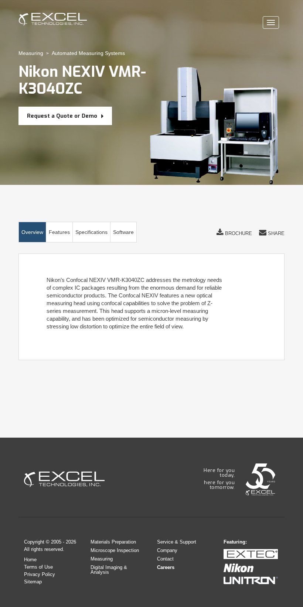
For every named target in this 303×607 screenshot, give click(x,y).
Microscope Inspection (115, 550)
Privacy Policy (39, 574)
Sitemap (33, 581)
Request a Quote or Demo (63, 116)
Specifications (91, 232)
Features (59, 232)
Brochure (238, 233)
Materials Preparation (113, 542)
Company (167, 550)
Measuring (30, 53)
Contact (165, 559)
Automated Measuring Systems (88, 53)
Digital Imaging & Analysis (109, 570)
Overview (32, 232)
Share (275, 233)
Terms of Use (38, 567)
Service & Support (176, 542)
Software (123, 232)
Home (30, 559)
